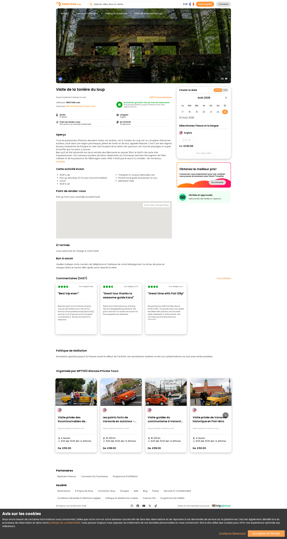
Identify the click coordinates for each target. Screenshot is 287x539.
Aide (136, 490)
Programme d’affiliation (125, 476)
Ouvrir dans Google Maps (156, 205)
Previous (60, 45)
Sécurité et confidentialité (177, 490)
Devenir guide (205, 4)
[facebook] (138, 506)
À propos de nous (84, 490)
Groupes (124, 490)
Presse (155, 490)
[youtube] (144, 506)
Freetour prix (149, 498)
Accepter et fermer (266, 534)
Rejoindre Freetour (66, 476)
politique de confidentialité (64, 522)
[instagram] (132, 506)
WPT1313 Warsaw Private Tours (81, 106)
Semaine (218, 90)
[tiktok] (156, 506)
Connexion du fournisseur (94, 476)
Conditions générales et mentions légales (79, 498)
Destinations (63, 490)
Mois (225, 90)
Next (226, 45)
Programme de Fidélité (172, 498)
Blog (145, 490)
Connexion (223, 4)
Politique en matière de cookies (122, 498)
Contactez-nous (106, 490)
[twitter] (150, 506)
